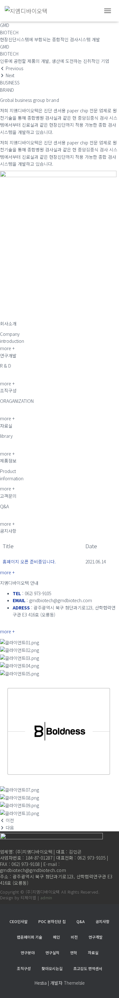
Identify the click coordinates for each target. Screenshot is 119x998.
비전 (74, 937)
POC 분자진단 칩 (52, 921)
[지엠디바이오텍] (28, 11)
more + (7, 572)
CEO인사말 (19, 921)
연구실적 (52, 952)
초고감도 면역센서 (87, 968)
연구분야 (28, 952)
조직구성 (24, 968)
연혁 (73, 952)
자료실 (93, 952)
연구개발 (95, 937)
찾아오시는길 (52, 968)
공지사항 (102, 921)
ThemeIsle (74, 983)
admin (46, 898)
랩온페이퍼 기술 (29, 937)
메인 (56, 937)
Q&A (80, 921)
